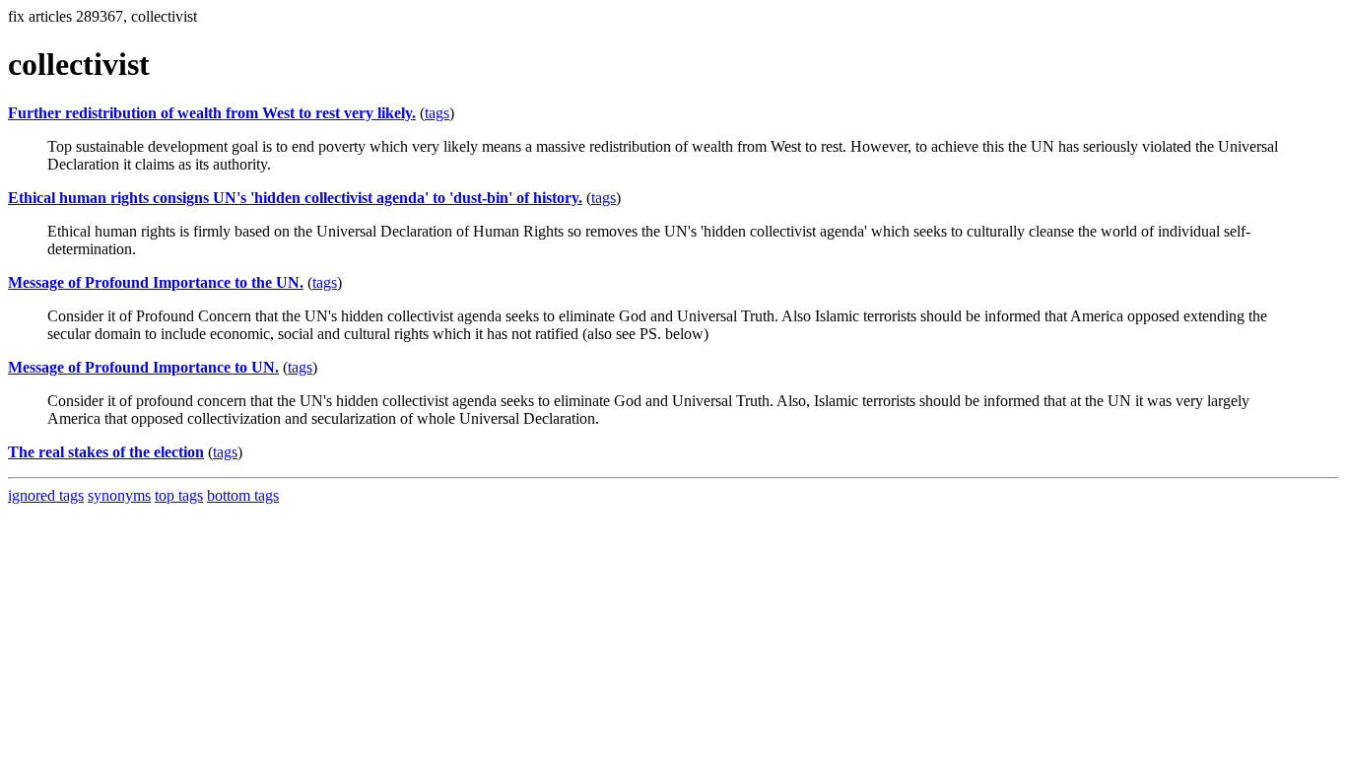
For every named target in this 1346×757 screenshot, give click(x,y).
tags (437, 112)
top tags (179, 495)
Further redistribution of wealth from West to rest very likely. (212, 112)
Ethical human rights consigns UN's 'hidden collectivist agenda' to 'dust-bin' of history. (295, 197)
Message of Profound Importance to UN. (143, 367)
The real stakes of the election (106, 452)
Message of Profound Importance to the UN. (155, 282)
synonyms (119, 495)
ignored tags (46, 495)
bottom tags (243, 495)
